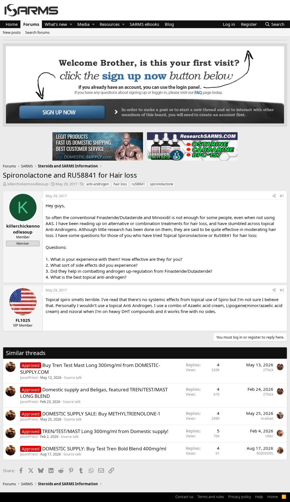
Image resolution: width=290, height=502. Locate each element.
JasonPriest (29, 377)
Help (259, 496)
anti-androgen (97, 184)
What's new (56, 24)
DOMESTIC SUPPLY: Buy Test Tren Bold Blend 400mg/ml (104, 448)
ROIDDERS (265, 453)
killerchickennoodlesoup (27, 183)
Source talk (73, 377)
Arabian (267, 418)
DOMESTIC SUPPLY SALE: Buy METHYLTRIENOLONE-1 (101, 413)
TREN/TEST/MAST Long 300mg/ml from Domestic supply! (105, 431)
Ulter (269, 436)
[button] (70, 24)
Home (12, 24)
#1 (282, 196)
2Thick (268, 369)
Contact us (184, 496)
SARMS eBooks (144, 24)
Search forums (37, 32)
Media (83, 24)
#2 (282, 290)
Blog (169, 24)
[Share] (274, 196)
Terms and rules (210, 496)
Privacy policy (239, 496)
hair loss (120, 184)
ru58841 (138, 184)
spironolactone (161, 184)
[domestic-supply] (97, 146)
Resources (110, 24)
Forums (31, 24)
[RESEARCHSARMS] (192, 146)
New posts (12, 32)
